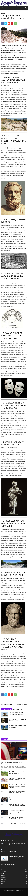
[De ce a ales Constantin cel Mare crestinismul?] (4, 727)
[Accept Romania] (14, 3)
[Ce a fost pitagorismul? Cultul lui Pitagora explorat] (4, 720)
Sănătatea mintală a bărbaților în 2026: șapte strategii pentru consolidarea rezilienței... (17, 786)
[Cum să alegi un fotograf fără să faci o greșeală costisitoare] (4, 780)
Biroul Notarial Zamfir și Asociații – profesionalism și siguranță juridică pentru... (17, 812)
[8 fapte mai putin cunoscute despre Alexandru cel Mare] (4, 714)
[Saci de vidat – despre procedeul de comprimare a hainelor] (4, 858)
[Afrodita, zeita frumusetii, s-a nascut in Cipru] (4, 845)
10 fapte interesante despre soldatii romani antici (20, 703)
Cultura (6, 11)
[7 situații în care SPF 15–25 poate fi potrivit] (4, 825)
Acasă (2, 11)
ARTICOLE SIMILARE (6, 709)
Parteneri (12, 889)
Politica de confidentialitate (9, 890)
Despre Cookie (19, 889)
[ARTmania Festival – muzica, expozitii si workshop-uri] (4, 851)
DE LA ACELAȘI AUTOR (17, 709)
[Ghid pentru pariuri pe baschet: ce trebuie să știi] (14, 751)
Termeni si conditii (19, 890)
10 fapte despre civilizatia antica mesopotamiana (7, 703)
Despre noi (7, 889)
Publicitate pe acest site (11, 892)
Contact (19, 892)
